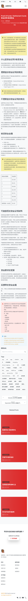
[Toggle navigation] (25, 6)
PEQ (3, 370)
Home (2, 21)
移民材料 (18, 386)
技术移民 (10, 381)
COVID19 (17, 359)
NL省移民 (23, 365)
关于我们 (3, 1)
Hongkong (15, 362)
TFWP (16, 373)
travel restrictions (6, 375)
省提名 (22, 384)
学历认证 (4, 381)
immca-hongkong (6, 365)
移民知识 (8, 21)
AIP (7, 359)
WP (18, 375)
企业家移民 (4, 378)
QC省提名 (20, 370)
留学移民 (17, 384)
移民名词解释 (5, 386)
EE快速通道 (8, 362)
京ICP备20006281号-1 (6, 595)
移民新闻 (12, 386)
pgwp (7, 370)
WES (14, 375)
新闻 (15, 381)
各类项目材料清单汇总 (9, 484)
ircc (13, 365)
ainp (3, 359)
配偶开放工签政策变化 (9, 430)
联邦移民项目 (11, 389)
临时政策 (23, 375)
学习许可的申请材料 (8, 512)
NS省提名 (8, 367)
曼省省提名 (4, 384)
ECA (22, 359)
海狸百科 (3, 593)
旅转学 (20, 381)
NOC (3, 367)
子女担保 (20, 378)
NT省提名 (15, 367)
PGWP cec (13, 370)
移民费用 (4, 389)
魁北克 (23, 389)
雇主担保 (18, 389)
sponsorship (10, 373)
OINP (20, 367)
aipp (11, 359)
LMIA (18, 365)
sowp (3, 373)
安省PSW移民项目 (8, 457)
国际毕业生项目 (12, 378)
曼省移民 (11, 384)
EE (2, 362)
